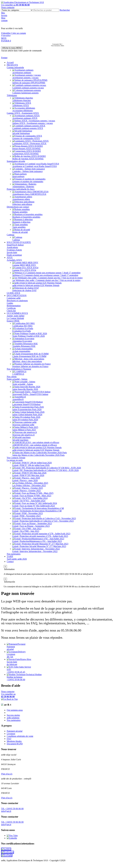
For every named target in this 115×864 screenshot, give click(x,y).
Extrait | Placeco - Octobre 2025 (26, 490)
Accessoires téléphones (22, 110)
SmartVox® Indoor (15, 245)
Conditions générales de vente (20, 736)
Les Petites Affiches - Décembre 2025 (29, 485)
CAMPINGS (18, 374)
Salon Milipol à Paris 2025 (24, 430)
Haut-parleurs (18, 176)
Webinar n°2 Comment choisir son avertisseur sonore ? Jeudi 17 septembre (45, 275)
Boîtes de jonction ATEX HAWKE (28, 158)
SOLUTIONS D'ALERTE (19, 242)
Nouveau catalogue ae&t (23, 424)
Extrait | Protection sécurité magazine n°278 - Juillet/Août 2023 (40, 536)
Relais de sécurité (20, 232)
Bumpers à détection (21, 222)
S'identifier (6, 33)
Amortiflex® (18, 399)
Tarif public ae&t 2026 (17, 559)
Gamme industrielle (15, 67)
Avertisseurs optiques (21, 72)
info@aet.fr (6, 811)
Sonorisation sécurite (16, 161)
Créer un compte (18, 33)
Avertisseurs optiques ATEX (24, 118)
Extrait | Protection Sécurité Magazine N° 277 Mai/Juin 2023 (39, 546)
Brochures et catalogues (17, 300)
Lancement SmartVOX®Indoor (26, 404)
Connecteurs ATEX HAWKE (25, 153)
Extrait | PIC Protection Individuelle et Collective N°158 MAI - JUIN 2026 (45, 470)
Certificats (11, 308)
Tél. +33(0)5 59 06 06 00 (12, 808)
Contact (10, 561)
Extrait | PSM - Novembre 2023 (26, 516)
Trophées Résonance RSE (23, 346)
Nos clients (12, 376)
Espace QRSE (13, 321)
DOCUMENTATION (17, 295)
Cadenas (10, 234)
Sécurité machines (20, 440)
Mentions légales (14, 741)
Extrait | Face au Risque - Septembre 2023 (31, 526)
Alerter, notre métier (15, 316)
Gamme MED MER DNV (24, 265)
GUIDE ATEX (13, 293)
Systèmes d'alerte (14, 250)
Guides (10, 303)
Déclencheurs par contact (18, 207)
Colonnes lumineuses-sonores (25, 93)
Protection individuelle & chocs (20, 189)
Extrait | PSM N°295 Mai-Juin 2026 (28, 475)
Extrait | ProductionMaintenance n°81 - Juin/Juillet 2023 (37, 541)
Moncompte (4, 19)
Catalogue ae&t (13, 298)
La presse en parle (15, 460)
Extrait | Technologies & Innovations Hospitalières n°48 (37, 511)
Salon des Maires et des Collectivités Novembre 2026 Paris (38, 455)
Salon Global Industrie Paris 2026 (27, 414)
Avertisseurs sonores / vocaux (25, 77)
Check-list (11, 310)
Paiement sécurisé (14, 731)
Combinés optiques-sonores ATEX (27, 128)
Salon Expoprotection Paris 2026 (27, 409)
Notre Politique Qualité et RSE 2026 (28, 336)
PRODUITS (12, 65)
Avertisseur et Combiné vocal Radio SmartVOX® (34, 166)
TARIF (10, 556)
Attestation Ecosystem (22, 341)
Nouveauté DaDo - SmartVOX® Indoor (30, 394)
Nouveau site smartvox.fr (23, 435)
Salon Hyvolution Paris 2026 (25, 419)
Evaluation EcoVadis (21, 331)
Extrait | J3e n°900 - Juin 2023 (25, 531)
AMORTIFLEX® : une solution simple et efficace (34, 445)
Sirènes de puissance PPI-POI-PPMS (28, 82)
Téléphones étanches (21, 100)
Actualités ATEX (14, 260)
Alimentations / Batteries (23, 186)
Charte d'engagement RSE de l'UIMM (29, 356)
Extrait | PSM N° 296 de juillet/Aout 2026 (31, 465)
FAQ (9, 738)
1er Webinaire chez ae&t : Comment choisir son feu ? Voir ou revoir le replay (46, 280)
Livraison (11, 733)
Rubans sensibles (19, 212)
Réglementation (14, 305)
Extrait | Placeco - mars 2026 (25, 480)
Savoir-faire (12, 252)
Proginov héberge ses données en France (30, 366)
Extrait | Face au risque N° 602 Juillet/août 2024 (33, 506)
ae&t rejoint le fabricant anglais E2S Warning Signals (35, 285)
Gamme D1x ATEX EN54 (24, 270)
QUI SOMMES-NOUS (17, 313)
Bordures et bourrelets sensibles (26, 217)
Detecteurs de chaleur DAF (24, 290)
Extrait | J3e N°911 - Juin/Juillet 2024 (28, 500)
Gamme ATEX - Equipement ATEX (23, 113)
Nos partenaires (13, 554)
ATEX (10, 257)
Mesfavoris (4, 14)
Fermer (4, 57)
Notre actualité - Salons (17, 379)
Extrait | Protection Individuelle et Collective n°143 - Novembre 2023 (43, 521)
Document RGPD (15, 744)
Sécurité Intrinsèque (21, 133)
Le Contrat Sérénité (15, 318)
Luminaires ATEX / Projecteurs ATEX (29, 143)
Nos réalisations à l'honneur (19, 369)
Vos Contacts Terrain (16, 457)
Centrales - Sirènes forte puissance (27, 171)
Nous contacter (7, 7)
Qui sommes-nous (15, 710)
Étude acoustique (14, 255)
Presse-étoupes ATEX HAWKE (26, 148)
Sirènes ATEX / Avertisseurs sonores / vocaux (32, 123)
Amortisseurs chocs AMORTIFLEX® (29, 194)
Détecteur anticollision (22, 204)
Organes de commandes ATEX (26, 138)
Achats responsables (21, 351)
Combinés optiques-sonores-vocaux (28, 88)
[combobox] (46, 10)
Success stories (13, 715)
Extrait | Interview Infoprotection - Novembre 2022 (35, 551)
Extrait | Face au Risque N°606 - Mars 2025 (31, 495)
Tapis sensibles (19, 227)
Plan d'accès (6, 774)
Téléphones (12, 95)
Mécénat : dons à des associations (27, 361)
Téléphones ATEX (20, 105)
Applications (12, 247)
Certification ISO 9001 (22, 326)
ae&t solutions (13, 718)
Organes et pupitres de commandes (27, 181)
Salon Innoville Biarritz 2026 (25, 389)
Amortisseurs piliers (21, 199)
